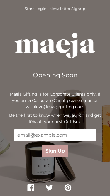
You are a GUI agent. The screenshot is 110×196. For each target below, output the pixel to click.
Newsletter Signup (67, 8)
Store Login (36, 8)
